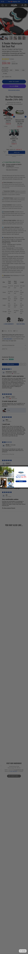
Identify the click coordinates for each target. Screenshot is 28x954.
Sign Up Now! (21, 481)
